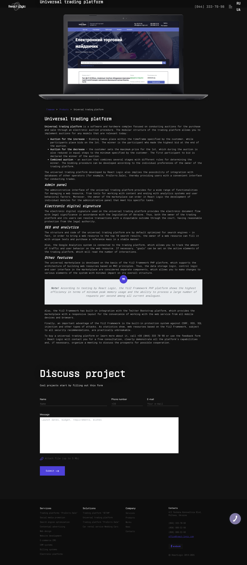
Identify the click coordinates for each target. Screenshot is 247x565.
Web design (45, 531)
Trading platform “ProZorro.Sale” (101, 522)
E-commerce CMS (48, 540)
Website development (51, 536)
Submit (51, 470)
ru (239, 3)
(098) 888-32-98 (177, 532)
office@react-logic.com (181, 536)
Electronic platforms (51, 554)
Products (64, 109)
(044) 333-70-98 (177, 523)
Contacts (130, 531)
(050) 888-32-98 (177, 528)
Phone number (119, 399)
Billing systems (48, 549)
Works (128, 522)
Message (44, 414)
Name (43, 399)
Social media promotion (52, 517)
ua (239, 9)
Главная (50, 109)
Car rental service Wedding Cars (100, 527)
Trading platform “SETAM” (96, 513)
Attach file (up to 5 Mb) (61, 458)
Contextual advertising (52, 527)
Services (130, 513)
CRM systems (46, 545)
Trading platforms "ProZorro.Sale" (59, 513)
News (128, 527)
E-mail (150, 399)
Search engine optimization (55, 522)
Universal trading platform (88, 109)
